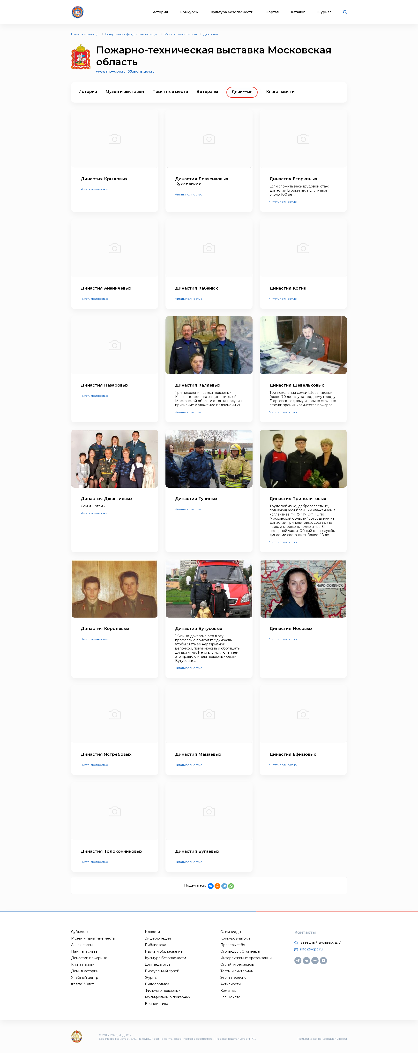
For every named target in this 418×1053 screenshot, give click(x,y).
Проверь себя (232, 945)
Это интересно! (233, 977)
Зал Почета (230, 997)
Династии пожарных (89, 958)
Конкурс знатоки (235, 938)
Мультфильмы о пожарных (167, 997)
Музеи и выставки (124, 91)
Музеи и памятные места (93, 938)
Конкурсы (189, 12)
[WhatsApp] (231, 886)
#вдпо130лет (82, 984)
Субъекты (79, 932)
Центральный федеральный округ (131, 34)
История (160, 12)
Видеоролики (157, 984)
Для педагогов (158, 964)
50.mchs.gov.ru (141, 71)
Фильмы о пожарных (162, 990)
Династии (210, 34)
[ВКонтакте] (211, 886)
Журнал (324, 12)
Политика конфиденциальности (322, 1038)
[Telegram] (224, 886)
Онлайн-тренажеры (237, 964)
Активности (230, 984)
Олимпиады (230, 932)
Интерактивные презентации (246, 958)
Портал (272, 12)
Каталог (298, 12)
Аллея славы (82, 945)
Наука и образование (164, 951)
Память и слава (84, 951)
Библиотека (155, 945)
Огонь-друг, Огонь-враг (240, 951)
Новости (152, 932)
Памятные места (170, 91)
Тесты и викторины (237, 971)
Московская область (180, 34)
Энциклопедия (158, 938)
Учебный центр (84, 977)
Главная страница (84, 34)
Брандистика (156, 1003)
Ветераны (207, 91)
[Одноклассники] (217, 886)
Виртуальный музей (162, 971)
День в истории (84, 971)
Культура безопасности (232, 12)
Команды (228, 990)
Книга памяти (280, 91)
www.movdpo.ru (111, 71)
